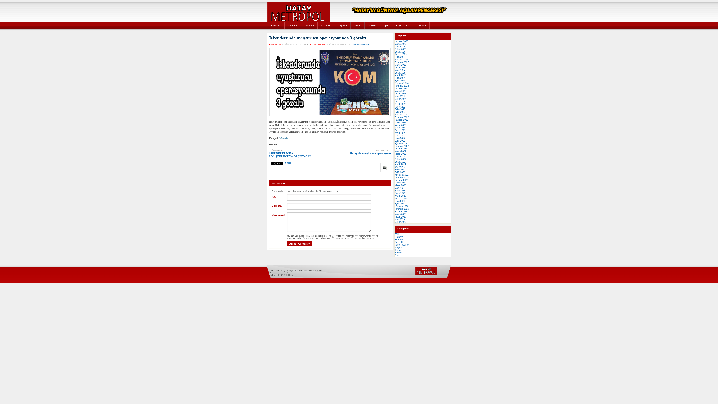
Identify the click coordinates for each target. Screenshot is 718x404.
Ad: (274, 196)
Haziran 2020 (401, 211)
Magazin (342, 25)
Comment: (278, 214)
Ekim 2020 (400, 201)
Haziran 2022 (401, 148)
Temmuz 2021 (402, 177)
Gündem (309, 25)
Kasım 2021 (401, 167)
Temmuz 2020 (402, 209)
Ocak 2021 (400, 193)
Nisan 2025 (400, 67)
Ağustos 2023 (402, 114)
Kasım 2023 (401, 106)
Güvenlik (325, 25)
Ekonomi (292, 25)
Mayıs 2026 (400, 44)
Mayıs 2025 (400, 65)
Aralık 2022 (400, 133)
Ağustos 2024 (402, 83)
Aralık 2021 (400, 164)
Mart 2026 (400, 46)
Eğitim (398, 234)
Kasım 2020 (401, 198)
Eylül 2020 (400, 203)
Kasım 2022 (401, 135)
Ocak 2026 (400, 51)
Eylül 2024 (400, 80)
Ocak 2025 (400, 72)
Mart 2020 (400, 219)
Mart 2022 (400, 156)
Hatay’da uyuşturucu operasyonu (370, 152)
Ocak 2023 (400, 130)
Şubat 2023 (400, 127)
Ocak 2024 (400, 101)
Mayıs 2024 (400, 91)
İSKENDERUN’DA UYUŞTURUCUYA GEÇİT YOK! (290, 153)
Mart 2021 (400, 188)
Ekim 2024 (400, 78)
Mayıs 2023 (400, 122)
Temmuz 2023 (402, 117)
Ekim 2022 (400, 138)
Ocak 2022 (400, 161)
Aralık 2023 (400, 104)
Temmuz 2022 (402, 146)
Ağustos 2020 (402, 206)
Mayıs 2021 (400, 182)
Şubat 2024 (400, 99)
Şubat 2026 (400, 49)
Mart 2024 (400, 96)
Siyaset (372, 25)
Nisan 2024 (400, 93)
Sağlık (358, 25)
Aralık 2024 (400, 75)
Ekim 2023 (400, 109)
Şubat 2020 (400, 222)
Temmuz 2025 (402, 62)
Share (288, 163)
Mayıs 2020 (400, 214)
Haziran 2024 (401, 88)
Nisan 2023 (400, 125)
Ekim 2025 (400, 57)
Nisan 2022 (400, 154)
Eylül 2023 (400, 112)
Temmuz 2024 (402, 86)
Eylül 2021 (400, 172)
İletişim (422, 25)
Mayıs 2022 (400, 151)
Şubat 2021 (400, 190)
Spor (386, 25)
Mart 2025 (400, 70)
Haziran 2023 (401, 120)
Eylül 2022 (400, 141)
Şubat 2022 (400, 159)
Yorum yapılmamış (361, 44)
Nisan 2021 (400, 185)
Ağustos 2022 (402, 143)
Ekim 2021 (400, 169)
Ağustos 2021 (402, 175)
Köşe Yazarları (403, 25)
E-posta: (277, 205)
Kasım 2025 (401, 54)
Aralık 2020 (400, 196)
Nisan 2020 (400, 216)
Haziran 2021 (401, 180)
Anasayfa (276, 25)
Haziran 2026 (401, 41)
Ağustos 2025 (402, 59)
